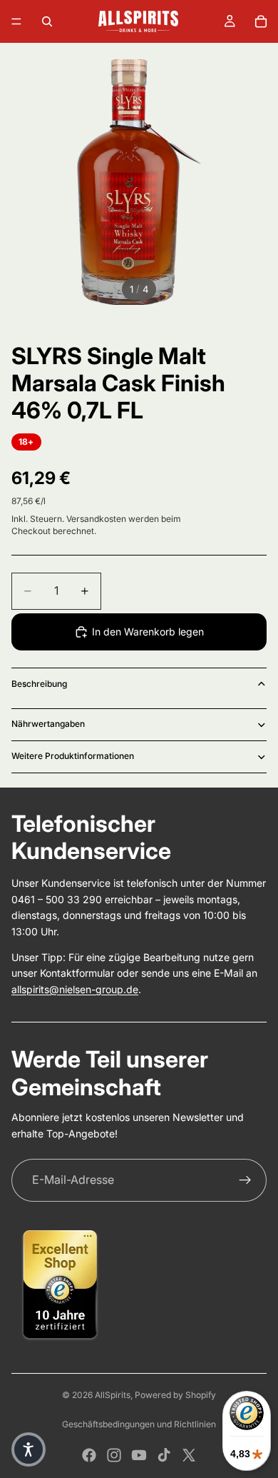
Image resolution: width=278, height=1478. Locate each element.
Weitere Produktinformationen (72, 755)
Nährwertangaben (48, 723)
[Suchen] (47, 21)
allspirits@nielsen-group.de (74, 989)
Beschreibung (39, 683)
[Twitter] (188, 1455)
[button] (28, 1449)
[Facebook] (89, 1455)
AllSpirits (112, 1394)
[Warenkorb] (261, 21)
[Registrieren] (245, 1180)
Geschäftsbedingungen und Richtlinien (139, 1424)
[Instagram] (114, 1455)
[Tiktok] (164, 1455)
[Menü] (16, 21)
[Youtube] (139, 1455)
